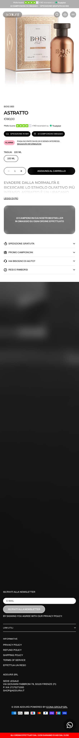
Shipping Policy (13, 655)
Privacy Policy (12, 645)
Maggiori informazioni (29, 144)
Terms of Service (14, 660)
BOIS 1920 (9, 106)
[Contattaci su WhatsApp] (70, 725)
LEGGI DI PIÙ (11, 198)
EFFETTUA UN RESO (14, 665)
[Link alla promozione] (39, 2)
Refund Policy (12, 650)
